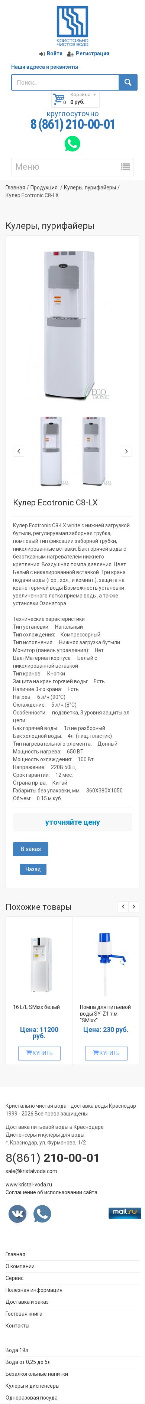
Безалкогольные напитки (37, 1374)
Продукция (44, 187)
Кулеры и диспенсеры (32, 1386)
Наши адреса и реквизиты (44, 67)
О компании (20, 1266)
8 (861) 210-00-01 (72, 125)
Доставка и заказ (27, 1302)
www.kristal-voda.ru (29, 1185)
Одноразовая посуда (32, 1398)
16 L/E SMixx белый (36, 1007)
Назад (33, 869)
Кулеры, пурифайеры (90, 187)
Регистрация (92, 53)
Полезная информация (34, 1290)
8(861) (53, 1158)
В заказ (30, 849)
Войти (54, 53)
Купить (42, 1053)
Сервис (14, 1278)
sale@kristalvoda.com (31, 1171)
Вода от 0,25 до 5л (28, 1362)
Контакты (17, 1326)
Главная (15, 187)
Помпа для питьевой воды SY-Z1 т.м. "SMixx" (105, 1013)
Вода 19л (17, 1350)
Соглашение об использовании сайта (51, 1192)
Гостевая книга (24, 1314)
